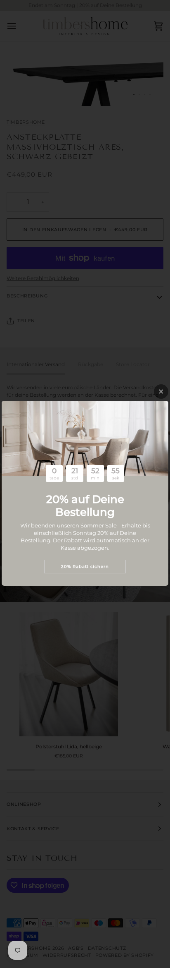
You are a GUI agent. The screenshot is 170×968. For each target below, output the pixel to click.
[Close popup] (161, 391)
